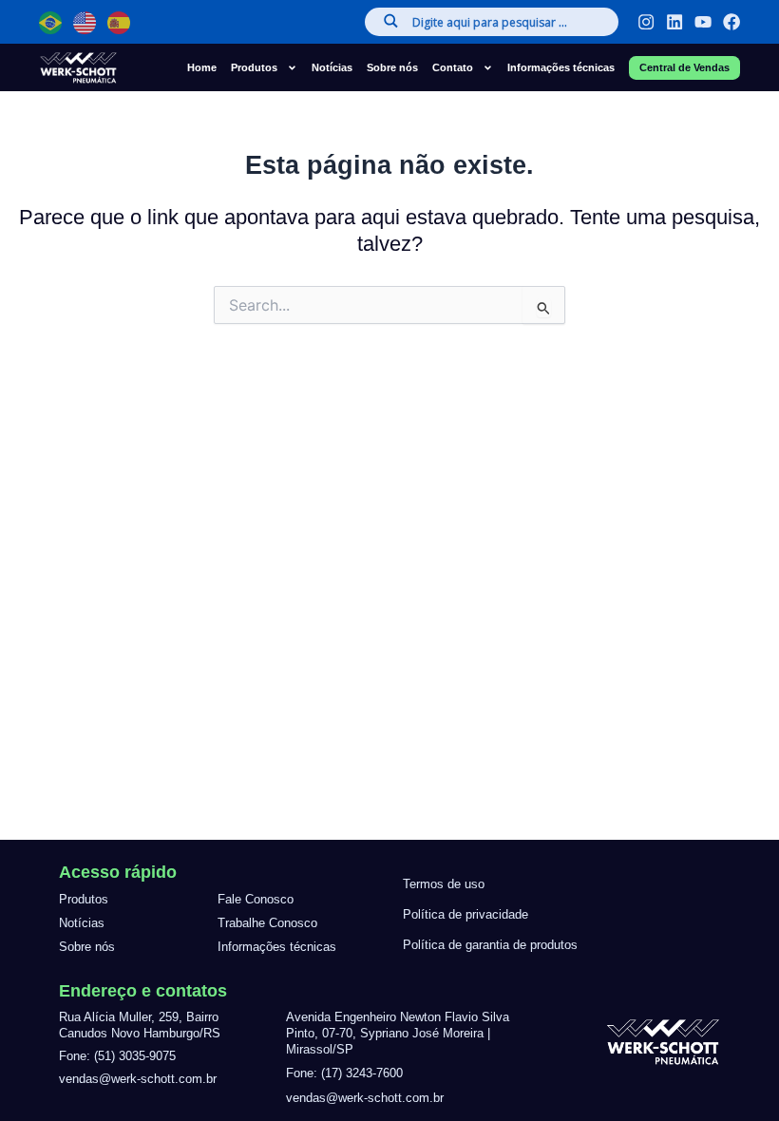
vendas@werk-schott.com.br (138, 1079)
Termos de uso (443, 884)
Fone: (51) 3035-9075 (117, 1056)
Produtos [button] (254, 67)
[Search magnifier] (388, 20)
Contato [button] (452, 67)
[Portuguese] (51, 22)
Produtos (83, 899)
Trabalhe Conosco (267, 923)
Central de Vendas (684, 67)
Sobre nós (392, 67)
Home (202, 67)
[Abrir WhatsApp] (47, 1073)
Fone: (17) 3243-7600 (344, 1073)
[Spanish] (119, 22)
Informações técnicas (561, 67)
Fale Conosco (256, 899)
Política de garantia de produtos (490, 945)
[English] (85, 22)
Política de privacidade (465, 914)
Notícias (332, 67)
